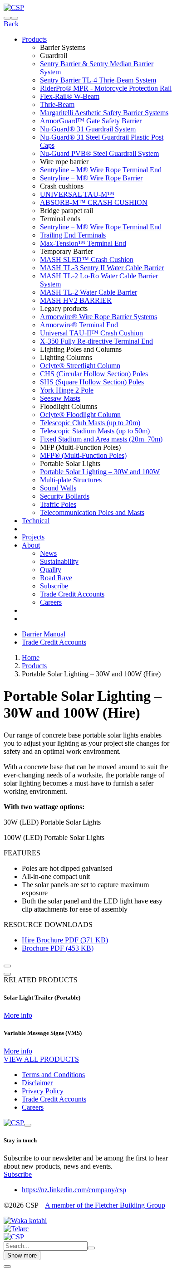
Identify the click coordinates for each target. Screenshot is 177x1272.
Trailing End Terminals (73, 235)
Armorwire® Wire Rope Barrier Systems (98, 316)
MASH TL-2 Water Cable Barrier (88, 292)
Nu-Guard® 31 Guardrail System (88, 129)
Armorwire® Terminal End (79, 325)
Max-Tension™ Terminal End (83, 243)
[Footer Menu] (27, 1125)
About (31, 545)
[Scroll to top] (7, 1266)
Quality (50, 569)
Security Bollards (64, 496)
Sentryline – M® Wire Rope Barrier (91, 178)
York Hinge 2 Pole (66, 390)
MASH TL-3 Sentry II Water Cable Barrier (102, 268)
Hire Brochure (65, 940)
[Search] (7, 18)
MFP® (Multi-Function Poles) (83, 455)
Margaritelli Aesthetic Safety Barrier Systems (104, 113)
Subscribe (54, 586)
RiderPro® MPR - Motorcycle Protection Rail (106, 88)
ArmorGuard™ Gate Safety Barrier (91, 121)
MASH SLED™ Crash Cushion (86, 259)
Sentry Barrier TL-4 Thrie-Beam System (98, 80)
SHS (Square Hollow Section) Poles (92, 382)
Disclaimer (37, 1083)
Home (30, 657)
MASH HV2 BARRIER (76, 300)
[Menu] (14, 18)
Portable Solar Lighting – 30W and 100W (100, 472)
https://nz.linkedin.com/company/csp (74, 1190)
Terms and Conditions (53, 1074)
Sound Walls (58, 488)
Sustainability (59, 561)
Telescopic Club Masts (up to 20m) (90, 423)
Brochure (57, 948)
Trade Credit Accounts (72, 594)
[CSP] (14, 7)
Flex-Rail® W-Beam (69, 96)
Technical (35, 520)
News (48, 553)
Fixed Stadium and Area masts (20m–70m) (101, 439)
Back (11, 24)
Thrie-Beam (57, 104)
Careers (51, 602)
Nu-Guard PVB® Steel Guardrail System (99, 153)
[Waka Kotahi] (25, 1220)
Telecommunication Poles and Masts (92, 512)
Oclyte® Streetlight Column (80, 365)
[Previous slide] (7, 966)
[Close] (91, 1248)
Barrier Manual (43, 634)
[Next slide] (7, 974)
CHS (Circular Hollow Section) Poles (94, 374)
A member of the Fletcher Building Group (105, 1205)
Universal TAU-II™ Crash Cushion (91, 333)
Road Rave (56, 578)
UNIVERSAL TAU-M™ (77, 194)
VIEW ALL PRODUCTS (41, 1059)
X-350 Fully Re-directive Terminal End (96, 341)
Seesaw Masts (60, 398)
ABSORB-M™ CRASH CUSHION (94, 202)
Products (34, 39)
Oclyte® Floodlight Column (80, 414)
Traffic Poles (58, 504)
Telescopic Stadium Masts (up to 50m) (95, 431)
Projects (33, 537)
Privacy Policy (43, 1091)
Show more (22, 1255)
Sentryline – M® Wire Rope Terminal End (101, 170)
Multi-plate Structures (71, 480)
